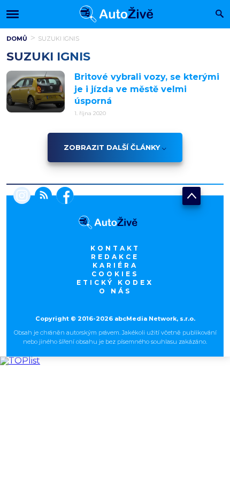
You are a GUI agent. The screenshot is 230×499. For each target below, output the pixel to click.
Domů (16, 38)
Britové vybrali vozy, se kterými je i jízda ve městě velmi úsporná (146, 89)
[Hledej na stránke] (220, 15)
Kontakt (115, 248)
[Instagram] (21, 196)
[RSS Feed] (41, 196)
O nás (115, 291)
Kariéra (115, 265)
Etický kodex (115, 282)
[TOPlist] (20, 361)
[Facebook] (63, 196)
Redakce (115, 257)
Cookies (115, 274)
